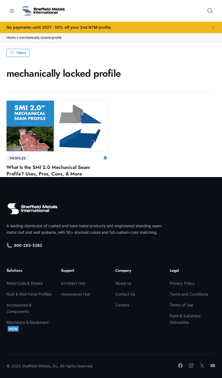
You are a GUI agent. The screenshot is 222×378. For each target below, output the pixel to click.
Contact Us (125, 294)
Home (11, 38)
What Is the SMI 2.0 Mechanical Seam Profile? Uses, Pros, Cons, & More (48, 170)
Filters (21, 53)
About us (123, 283)
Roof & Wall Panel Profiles (28, 294)
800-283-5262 (28, 245)
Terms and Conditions (189, 294)
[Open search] (210, 10)
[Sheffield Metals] (32, 208)
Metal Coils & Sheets (24, 283)
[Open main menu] (11, 10)
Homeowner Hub (75, 294)
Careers (122, 305)
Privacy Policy (182, 283)
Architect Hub (73, 283)
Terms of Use (181, 305)
